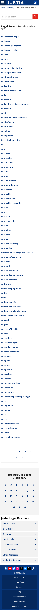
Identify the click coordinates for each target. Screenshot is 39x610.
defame (5, 171)
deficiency (6, 284)
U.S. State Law (9, 549)
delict (3, 401)
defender (5, 234)
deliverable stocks (10, 423)
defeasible (6, 194)
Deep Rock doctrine (10, 140)
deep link (5, 131)
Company (19, 587)
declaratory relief (9, 50)
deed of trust (7, 122)
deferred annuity (9, 270)
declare (4, 54)
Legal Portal (19, 582)
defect (4, 212)
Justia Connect (19, 577)
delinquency (7, 405)
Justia (3, 7)
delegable (6, 356)
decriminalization (9, 77)
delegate (5, 365)
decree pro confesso (11, 72)
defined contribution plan (13, 311)
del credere (6, 338)
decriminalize (7, 81)
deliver (4, 419)
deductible (6, 99)
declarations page (10, 36)
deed (3, 113)
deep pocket (7, 135)
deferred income (9, 279)
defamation (7, 162)
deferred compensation (12, 275)
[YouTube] (10, 568)
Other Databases (10, 555)
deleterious (6, 374)
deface (4, 149)
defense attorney (9, 243)
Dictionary (10, 7)
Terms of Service (19, 597)
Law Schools (8, 539)
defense (5, 239)
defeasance (6, 189)
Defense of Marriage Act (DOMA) (17, 252)
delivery (5, 432)
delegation (6, 369)
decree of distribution (11, 68)
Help (19, 592)
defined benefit (8, 302)
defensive (6, 261)
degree (4, 324)
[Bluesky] (25, 568)
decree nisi (6, 63)
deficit (4, 293)
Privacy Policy (19, 601)
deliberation (7, 387)
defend (4, 225)
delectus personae (10, 351)
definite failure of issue (12, 315)
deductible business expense (15, 104)
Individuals (8, 529)
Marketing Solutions (12, 560)
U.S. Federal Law (10, 544)
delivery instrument (10, 437)
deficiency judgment (11, 288)
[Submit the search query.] (35, 16)
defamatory (7, 167)
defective (5, 216)
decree (4, 59)
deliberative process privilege (15, 396)
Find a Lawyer (9, 523)
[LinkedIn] (6, 568)
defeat (4, 207)
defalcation (6, 158)
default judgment (9, 185)
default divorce (8, 180)
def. (3, 144)
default (4, 176)
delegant (5, 360)
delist (3, 414)
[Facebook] (13, 568)
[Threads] (21, 568)
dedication (6, 86)
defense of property (11, 257)
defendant (6, 230)
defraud (5, 320)
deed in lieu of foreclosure (14, 117)
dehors (4, 333)
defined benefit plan (11, 306)
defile (3, 297)
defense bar (7, 248)
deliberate (6, 378)
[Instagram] (17, 568)
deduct (4, 95)
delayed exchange (10, 347)
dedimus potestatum (11, 90)
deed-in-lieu (7, 126)
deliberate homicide (10, 383)
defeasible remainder (11, 203)
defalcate (5, 153)
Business (7, 534)
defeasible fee (8, 198)
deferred (5, 266)
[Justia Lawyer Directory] (32, 568)
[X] (29, 568)
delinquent (6, 410)
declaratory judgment (11, 45)
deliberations (7, 392)
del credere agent (9, 342)
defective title (8, 221)
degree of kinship (9, 329)
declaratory (6, 41)
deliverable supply (10, 428)
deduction (6, 108)
